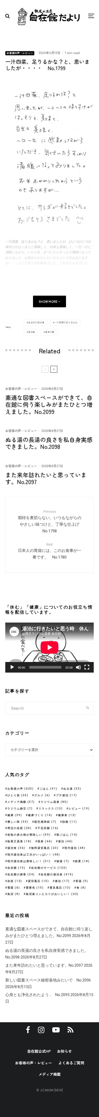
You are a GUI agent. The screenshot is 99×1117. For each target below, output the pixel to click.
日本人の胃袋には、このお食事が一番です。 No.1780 (49, 551)
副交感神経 (45, 821)
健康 (14, 815)
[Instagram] (41, 1030)
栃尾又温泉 (19, 841)
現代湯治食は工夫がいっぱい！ (33, 854)
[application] (49, 647)
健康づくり (40, 815)
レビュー (79, 808)
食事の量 (49, 332)
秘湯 (62, 861)
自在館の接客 (21, 874)
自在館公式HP (39, 1051)
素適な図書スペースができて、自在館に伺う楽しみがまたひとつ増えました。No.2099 (48, 404)
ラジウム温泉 (54, 801)
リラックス (51, 808)
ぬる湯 (72, 788)
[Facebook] (28, 1030)
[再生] (12, 667)
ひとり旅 (18, 795)
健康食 (67, 815)
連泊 (62, 881)
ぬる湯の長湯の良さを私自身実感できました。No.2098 (48, 443)
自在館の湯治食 (57, 874)
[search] (87, 708)
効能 (69, 821)
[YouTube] (56, 1030)
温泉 (44, 841)
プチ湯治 (66, 795)
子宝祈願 (48, 828)
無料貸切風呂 (45, 847)
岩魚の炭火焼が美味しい (29, 834)
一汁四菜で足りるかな (66, 322)
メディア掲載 (21, 801)
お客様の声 (20, 788)
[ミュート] (78, 667)
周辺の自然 (19, 828)
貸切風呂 (38, 881)
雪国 (13, 887)
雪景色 (35, 887)
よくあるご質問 (71, 1062)
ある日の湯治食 (36, 322)
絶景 (82, 861)
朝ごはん (67, 834)
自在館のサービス (49, 867)
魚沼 (13, 894)
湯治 (65, 841)
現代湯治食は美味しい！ (29, 861)
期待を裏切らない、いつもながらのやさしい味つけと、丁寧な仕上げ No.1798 (50, 521)
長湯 (82, 881)
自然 (14, 881)
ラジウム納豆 (20, 808)
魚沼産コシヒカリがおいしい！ (52, 894)
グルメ (42, 795)
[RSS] (70, 1030)
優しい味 (18, 821)
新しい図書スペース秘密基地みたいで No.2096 (48, 980)
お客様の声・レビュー (20, 53)
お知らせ (64, 1051)
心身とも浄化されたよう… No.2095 (37, 994)
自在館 (16, 867)
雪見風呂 (60, 887)
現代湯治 (75, 847)
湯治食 (31, 332)
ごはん (49, 788)
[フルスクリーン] (86, 667)
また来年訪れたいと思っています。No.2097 (46, 478)
